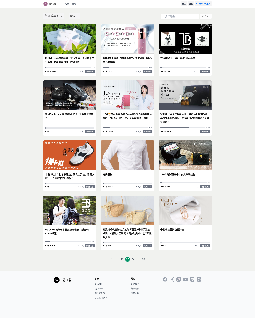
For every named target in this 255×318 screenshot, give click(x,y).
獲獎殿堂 (135, 293)
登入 (184, 4)
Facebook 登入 (203, 4)
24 (132, 259)
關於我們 (135, 284)
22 (122, 259)
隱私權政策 (100, 293)
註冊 (191, 4)
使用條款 (99, 288)
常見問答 (99, 284)
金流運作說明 (101, 298)
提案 (74, 4)
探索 (67, 4)
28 (143, 259)
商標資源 (135, 288)
